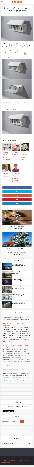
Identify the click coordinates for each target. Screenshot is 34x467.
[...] (9, 335)
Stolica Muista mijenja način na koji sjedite (18, 295)
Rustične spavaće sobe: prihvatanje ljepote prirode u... (19, 288)
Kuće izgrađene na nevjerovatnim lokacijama (19, 280)
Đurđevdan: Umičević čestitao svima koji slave (6, 176)
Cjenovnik (26, 462)
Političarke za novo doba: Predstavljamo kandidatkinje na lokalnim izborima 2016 (15, 178)
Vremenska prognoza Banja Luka (9, 462)
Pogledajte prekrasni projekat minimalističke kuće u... (18, 266)
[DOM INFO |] (17, 2)
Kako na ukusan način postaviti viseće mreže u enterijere (25, 156)
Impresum (20, 462)
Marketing (3, 464)
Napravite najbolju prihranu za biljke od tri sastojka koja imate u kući (6, 157)
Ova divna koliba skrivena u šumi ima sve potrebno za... (19, 303)
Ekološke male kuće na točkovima (18, 272)
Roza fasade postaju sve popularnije (15, 154)
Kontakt (9, 464)
